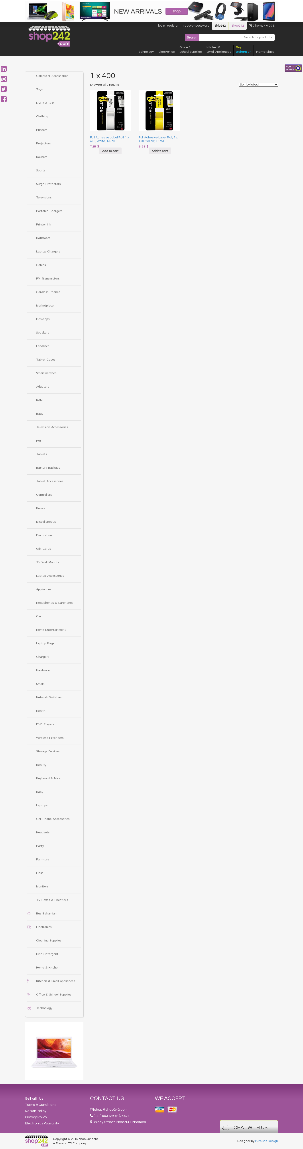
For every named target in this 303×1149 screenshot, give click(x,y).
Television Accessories (52, 427)
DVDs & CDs (45, 103)
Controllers (44, 495)
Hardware (43, 670)
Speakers (42, 332)
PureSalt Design (266, 1141)
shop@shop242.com (111, 1109)
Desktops (43, 319)
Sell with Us (34, 1098)
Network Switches (49, 697)
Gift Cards (43, 549)
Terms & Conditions (40, 1104)
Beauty (41, 765)
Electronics (167, 51)
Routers (41, 157)
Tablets (41, 454)
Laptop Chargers (48, 251)
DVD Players (45, 724)
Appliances (43, 589)
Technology (145, 51)
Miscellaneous (46, 522)
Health (40, 711)
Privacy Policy (36, 1117)
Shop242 (238, 25)
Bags (39, 413)
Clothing (42, 116)
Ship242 (220, 25)
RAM (39, 400)
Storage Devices (48, 751)
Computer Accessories (52, 76)
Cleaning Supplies (48, 940)
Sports (40, 170)
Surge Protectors (48, 184)
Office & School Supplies (53, 994)
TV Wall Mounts (47, 562)
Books (40, 508)
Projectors (43, 143)
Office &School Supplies (190, 49)
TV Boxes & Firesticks (52, 900)
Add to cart (110, 151)
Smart (40, 684)
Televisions (44, 197)
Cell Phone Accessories (53, 819)
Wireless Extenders (50, 738)
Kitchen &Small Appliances (219, 49)
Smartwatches (46, 373)
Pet (38, 441)
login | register (168, 25)
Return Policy (35, 1111)
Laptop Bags (45, 643)
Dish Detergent (47, 954)
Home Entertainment (51, 630)
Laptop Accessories (50, 576)
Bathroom (43, 238)
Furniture (42, 859)
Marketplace (265, 51)
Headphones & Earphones (54, 603)
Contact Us (107, 1098)
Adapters (42, 386)
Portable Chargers (49, 211)
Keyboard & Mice (48, 778)
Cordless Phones (48, 292)
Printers (41, 130)
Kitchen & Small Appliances (55, 981)
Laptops (42, 805)
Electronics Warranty (42, 1123)
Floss (39, 873)
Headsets (43, 832)
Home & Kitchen (47, 967)
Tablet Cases (45, 359)
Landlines (42, 346)
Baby (39, 792)
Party (40, 846)
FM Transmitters (48, 278)
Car (38, 616)
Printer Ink (43, 224)
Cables (41, 265)
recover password (196, 25)
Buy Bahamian (46, 913)
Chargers (42, 657)
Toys (39, 89)
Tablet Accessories (49, 481)
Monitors (42, 886)
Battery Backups (48, 468)
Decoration (44, 535)
